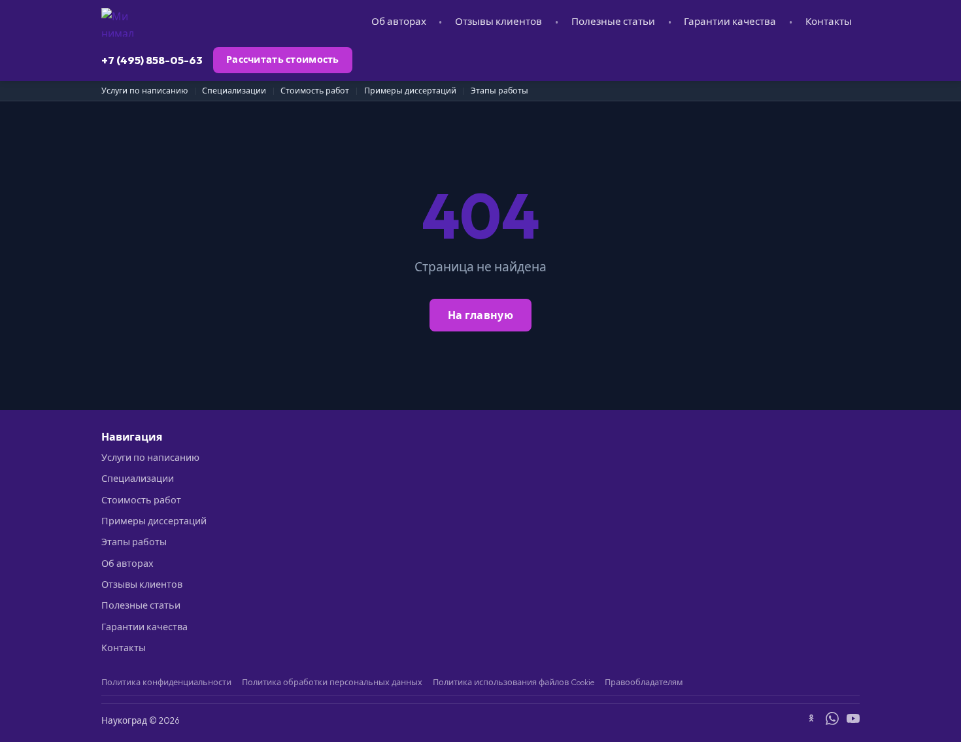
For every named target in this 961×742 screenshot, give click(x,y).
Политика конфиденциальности (166, 682)
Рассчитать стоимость (282, 59)
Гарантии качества (730, 21)
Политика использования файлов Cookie (513, 682)
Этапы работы (499, 90)
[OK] (811, 720)
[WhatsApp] (832, 720)
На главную (480, 315)
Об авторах (398, 21)
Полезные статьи (613, 21)
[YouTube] (853, 720)
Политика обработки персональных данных (332, 682)
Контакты (828, 21)
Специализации (234, 90)
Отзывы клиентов (498, 21)
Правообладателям (644, 682)
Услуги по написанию (144, 90)
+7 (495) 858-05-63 (152, 60)
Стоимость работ (314, 90)
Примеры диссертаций (410, 90)
